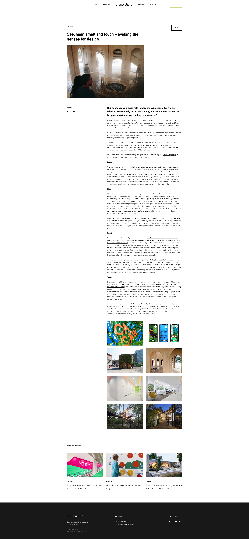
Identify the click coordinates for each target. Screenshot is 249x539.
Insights (70, 27)
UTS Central (167, 218)
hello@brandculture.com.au (124, 524)
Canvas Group (74, 529)
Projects (106, 4)
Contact (153, 4)
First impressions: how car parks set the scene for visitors (84, 487)
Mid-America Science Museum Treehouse (162, 238)
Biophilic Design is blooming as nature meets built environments (164, 487)
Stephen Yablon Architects (157, 201)
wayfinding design (169, 155)
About (95, 4)
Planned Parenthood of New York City (124, 201)
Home (118, 4)
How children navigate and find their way (123, 487)
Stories (141, 4)
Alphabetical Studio (166, 169)
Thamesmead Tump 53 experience (143, 169)
